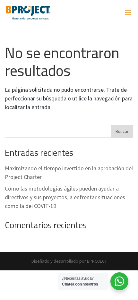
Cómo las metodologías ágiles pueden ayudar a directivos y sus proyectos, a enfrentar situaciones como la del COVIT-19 (65, 197)
